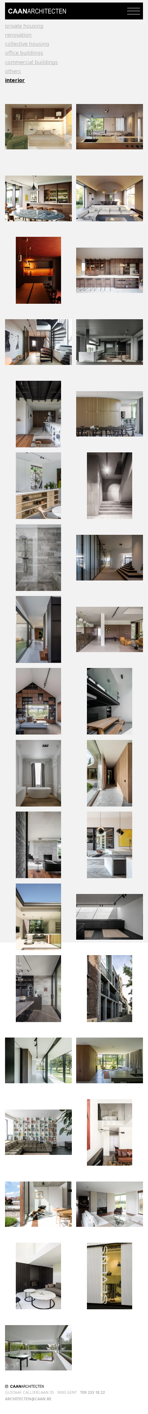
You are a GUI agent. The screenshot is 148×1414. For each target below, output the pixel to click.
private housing (24, 25)
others (13, 71)
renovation (18, 34)
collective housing (27, 43)
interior (15, 80)
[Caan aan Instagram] (6, 1386)
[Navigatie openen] (133, 11)
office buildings (24, 52)
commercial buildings (31, 62)
